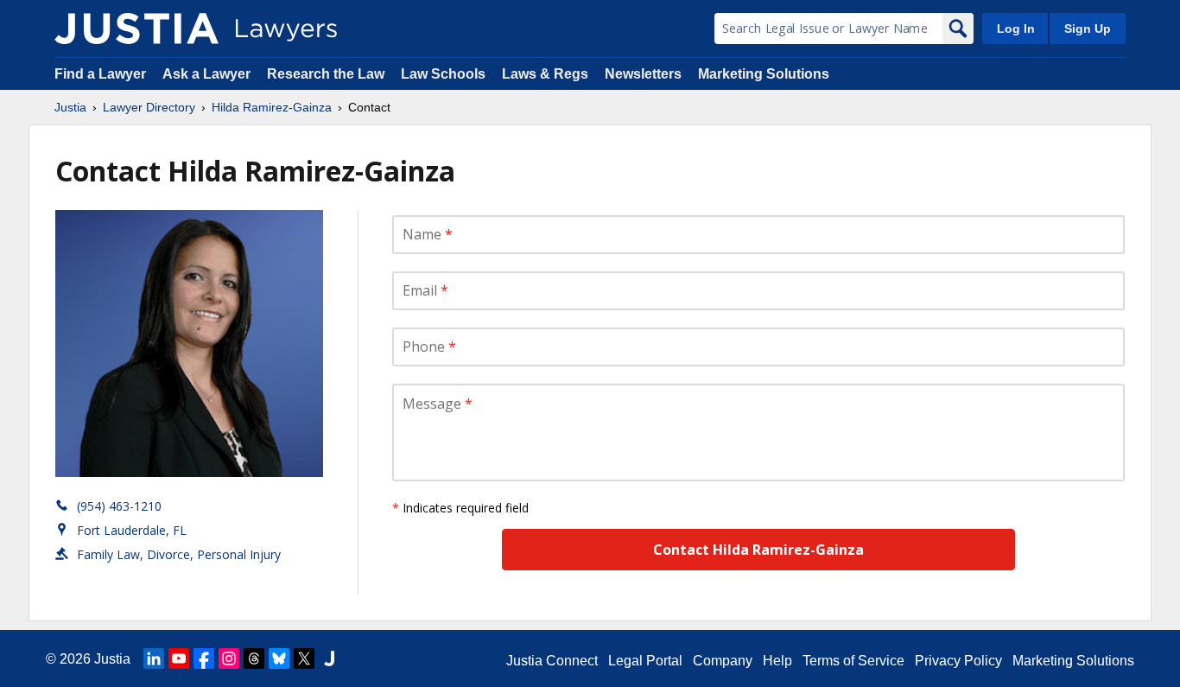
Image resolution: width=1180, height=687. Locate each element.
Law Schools (443, 74)
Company (722, 660)
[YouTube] (178, 658)
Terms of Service (853, 660)
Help (777, 660)
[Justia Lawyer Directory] (136, 28)
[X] (304, 658)
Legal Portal (645, 660)
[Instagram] (229, 658)
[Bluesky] (279, 658)
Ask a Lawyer (208, 74)
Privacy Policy (958, 660)
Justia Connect (552, 660)
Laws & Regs (545, 74)
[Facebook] (203, 658)
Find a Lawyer (100, 74)
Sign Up (1087, 28)
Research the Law (325, 74)
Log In (1016, 28)
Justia (70, 107)
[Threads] (254, 658)
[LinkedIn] (153, 658)
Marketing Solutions (763, 74)
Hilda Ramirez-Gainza (272, 107)
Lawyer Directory (149, 107)
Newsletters (643, 74)
